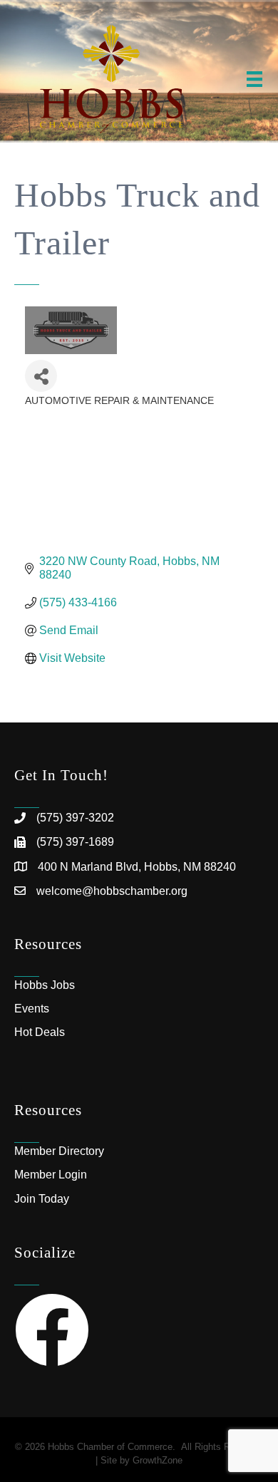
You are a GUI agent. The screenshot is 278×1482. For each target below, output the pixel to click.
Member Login (50, 1174)
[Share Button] (41, 376)
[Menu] (254, 79)
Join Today (41, 1199)
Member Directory (59, 1151)
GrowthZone (157, 1460)
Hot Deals (39, 1032)
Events (31, 1008)
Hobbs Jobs (44, 985)
